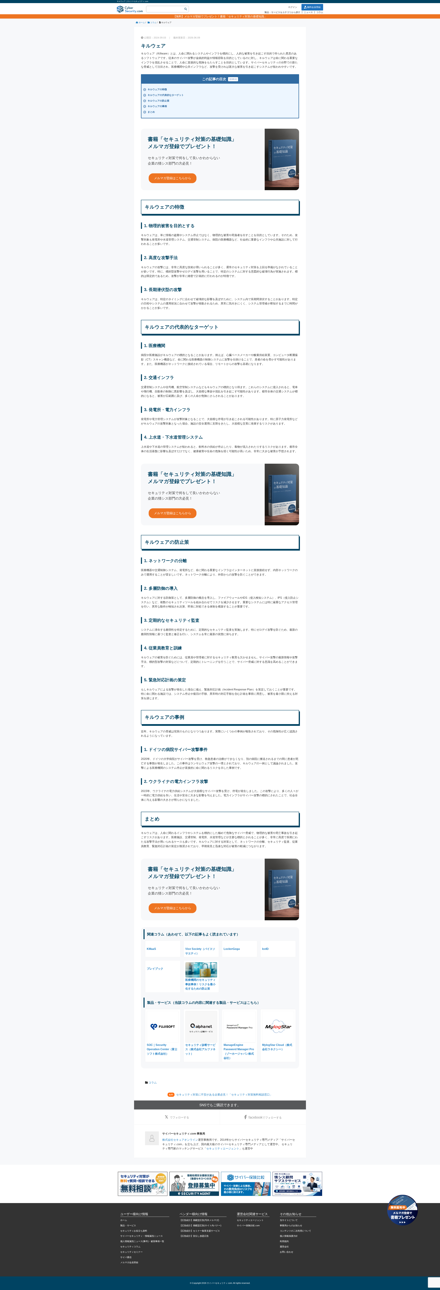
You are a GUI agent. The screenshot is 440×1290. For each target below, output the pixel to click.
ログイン (292, 7)
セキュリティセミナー (131, 1252)
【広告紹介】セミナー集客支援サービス (200, 1231)
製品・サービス (128, 1225)
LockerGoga (232, 948)
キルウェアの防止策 (156, 100)
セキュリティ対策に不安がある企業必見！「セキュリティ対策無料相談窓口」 (224, 1094)
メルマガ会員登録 (129, 1262)
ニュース (308, 12)
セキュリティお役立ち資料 (133, 1231)
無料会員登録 (314, 7)
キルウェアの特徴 (155, 89)
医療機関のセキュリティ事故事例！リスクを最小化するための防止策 (200, 984)
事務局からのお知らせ (291, 1225)
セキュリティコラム (130, 1246)
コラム (319, 12)
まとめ (149, 111)
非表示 (233, 79)
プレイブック (155, 968)
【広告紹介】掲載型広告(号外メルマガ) (199, 1220)
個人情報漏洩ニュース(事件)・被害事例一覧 (142, 1241)
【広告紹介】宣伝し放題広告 (194, 1236)
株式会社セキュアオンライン (180, 1139)
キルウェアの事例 (155, 106)
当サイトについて (289, 1220)
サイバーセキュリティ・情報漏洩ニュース (141, 1236)
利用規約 (284, 1241)
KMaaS (151, 948)
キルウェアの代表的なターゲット (164, 95)
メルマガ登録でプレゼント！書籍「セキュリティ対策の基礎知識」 (225, 16)
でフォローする (179, 1117)
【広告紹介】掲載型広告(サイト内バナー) (200, 1225)
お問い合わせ (286, 1252)
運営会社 (284, 1246)
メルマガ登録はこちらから (172, 178)
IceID (265, 948)
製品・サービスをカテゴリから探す (282, 12)
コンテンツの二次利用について (295, 1231)
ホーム (123, 1220)
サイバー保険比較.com (248, 1225)
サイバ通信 (125, 1257)
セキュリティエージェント (222, 1148)
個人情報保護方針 (289, 1236)
